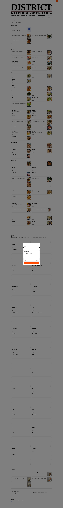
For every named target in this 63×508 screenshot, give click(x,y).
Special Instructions (26, 251)
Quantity (25, 260)
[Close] (39, 244)
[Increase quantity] (38, 260)
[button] (31, 263)
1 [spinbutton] (37, 260)
